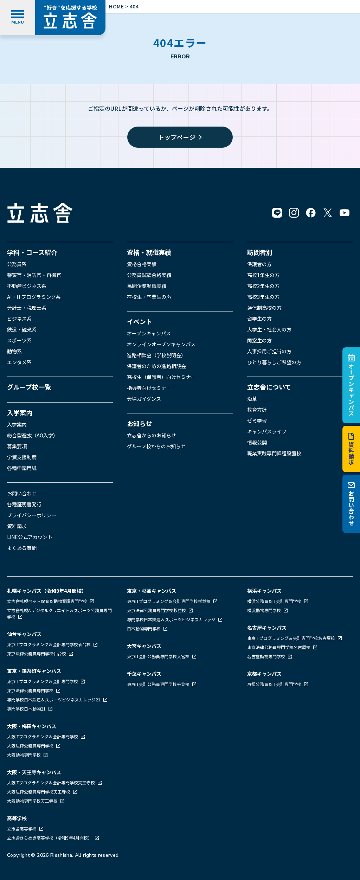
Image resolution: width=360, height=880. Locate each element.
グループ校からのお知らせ (156, 446)
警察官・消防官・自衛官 (34, 274)
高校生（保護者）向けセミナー (161, 376)
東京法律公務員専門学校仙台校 (37, 653)
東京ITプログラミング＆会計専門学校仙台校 (49, 644)
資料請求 (351, 453)
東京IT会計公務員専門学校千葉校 (159, 684)
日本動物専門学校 (144, 628)
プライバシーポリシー (31, 515)
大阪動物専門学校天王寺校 (33, 801)
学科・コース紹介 (32, 252)
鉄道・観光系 (22, 329)
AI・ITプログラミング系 (34, 296)
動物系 (14, 351)
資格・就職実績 (149, 252)
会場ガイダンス (144, 398)
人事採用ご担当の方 (269, 351)
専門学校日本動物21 (27, 709)
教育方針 (257, 409)
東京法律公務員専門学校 (30, 690)
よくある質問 (22, 547)
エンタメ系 (19, 362)
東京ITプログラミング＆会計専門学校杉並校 (169, 601)
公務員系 (17, 264)
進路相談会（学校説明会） (156, 355)
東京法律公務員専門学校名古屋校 (279, 647)
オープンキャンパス (351, 389)
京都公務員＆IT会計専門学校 (274, 684)
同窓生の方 (259, 340)
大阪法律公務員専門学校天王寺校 (39, 792)
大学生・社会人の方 (269, 329)
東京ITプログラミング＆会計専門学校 (43, 681)
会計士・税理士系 (26, 307)
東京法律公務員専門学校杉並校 (157, 610)
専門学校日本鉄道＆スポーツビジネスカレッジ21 (54, 699)
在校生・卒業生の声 (149, 296)
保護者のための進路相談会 (156, 366)
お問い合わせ (351, 508)
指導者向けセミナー (149, 387)
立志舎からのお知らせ (151, 435)
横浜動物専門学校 (264, 610)
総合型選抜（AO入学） (32, 435)
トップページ (177, 137)
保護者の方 (259, 264)
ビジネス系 (19, 318)
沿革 (252, 398)
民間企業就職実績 (146, 285)
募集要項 (17, 446)
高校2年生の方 (263, 285)
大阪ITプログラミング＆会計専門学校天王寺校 (51, 782)
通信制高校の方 (264, 307)
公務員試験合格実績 (149, 274)
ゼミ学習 (257, 420)
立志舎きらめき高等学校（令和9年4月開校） (49, 838)
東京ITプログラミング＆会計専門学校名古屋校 (291, 638)
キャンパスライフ (267, 431)
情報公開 (257, 442)
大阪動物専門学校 (24, 755)
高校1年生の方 (263, 274)
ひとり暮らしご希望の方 (274, 362)
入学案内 (19, 412)
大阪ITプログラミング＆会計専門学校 (43, 736)
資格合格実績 (141, 264)
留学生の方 (259, 318)
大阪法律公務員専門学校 (30, 746)
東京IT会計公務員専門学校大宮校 (159, 656)
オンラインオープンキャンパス (161, 344)
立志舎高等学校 (22, 828)
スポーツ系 (19, 340)
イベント (139, 321)
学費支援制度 (22, 457)
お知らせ (139, 423)
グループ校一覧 (29, 386)
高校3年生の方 (263, 296)
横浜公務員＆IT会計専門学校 (274, 601)
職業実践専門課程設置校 (274, 453)
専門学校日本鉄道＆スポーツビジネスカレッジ (172, 619)
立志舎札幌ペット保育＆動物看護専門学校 (47, 601)
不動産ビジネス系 (26, 285)
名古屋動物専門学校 (266, 656)
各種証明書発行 (24, 504)
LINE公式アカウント (29, 536)
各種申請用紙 (22, 467)
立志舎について (269, 386)
